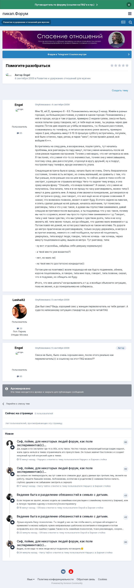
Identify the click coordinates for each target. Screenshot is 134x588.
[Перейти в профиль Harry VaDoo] (9, 470)
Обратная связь (86, 579)
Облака (41, 507)
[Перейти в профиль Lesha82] (19, 311)
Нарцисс (42, 459)
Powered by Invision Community (67, 583)
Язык (30, 579)
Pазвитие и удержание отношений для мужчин (64, 78)
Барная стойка (99, 459)
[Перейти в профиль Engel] (9, 76)
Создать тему (120, 90)
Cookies (102, 579)
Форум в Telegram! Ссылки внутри (67, 54)
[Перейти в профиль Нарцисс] (9, 443)
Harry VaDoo (43, 486)
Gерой (81, 507)
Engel (27, 75)
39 (20, 328)
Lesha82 (19, 300)
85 (20, 133)
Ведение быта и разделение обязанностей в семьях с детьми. (62, 494)
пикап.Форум (15, 13)
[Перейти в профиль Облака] (9, 496)
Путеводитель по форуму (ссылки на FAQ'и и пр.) (64, 4)
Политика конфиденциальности (56, 579)
